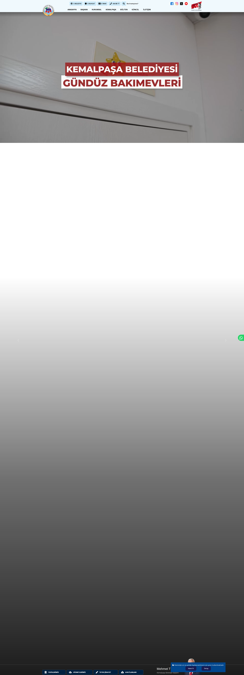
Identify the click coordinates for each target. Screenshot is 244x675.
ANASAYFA (72, 9)
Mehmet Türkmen (169, 669)
